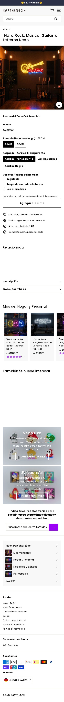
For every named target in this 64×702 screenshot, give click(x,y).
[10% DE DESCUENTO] (32, 485)
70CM (8, 144)
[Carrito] (52, 10)
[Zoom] (59, 105)
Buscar (6, 616)
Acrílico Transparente (19, 159)
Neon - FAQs (9, 603)
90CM (20, 144)
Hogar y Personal (32, 306)
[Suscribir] (53, 527)
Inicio (5, 29)
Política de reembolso (14, 628)
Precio (7, 124)
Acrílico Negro (14, 166)
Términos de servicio (13, 624)
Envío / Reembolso (14, 289)
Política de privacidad (14, 620)
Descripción (10, 281)
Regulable (13, 179)
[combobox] (32, 18)
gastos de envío (14, 196)
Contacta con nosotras (15, 611)
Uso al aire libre (16, 189)
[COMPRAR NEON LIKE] (32, 446)
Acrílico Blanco (47, 159)
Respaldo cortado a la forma (25, 184)
